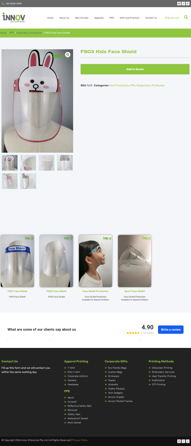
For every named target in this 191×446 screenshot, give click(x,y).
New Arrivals (81, 18)
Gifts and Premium (129, 18)
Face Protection (119, 85)
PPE (112, 18)
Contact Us (151, 18)
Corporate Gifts (116, 361)
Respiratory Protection (29, 32)
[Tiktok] (188, 3)
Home (50, 18)
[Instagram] (183, 3)
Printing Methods (161, 361)
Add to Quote (135, 69)
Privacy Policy (80, 440)
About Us (64, 18)
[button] (67, 54)
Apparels (99, 18)
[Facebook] (179, 3)
